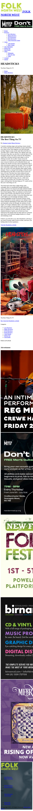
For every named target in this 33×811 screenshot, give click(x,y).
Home (6, 31)
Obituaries (10, 53)
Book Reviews (12, 39)
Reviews (6, 32)
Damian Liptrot (7, 143)
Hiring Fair (7, 48)
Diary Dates (11, 45)
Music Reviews (12, 35)
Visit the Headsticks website (8, 225)
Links (9, 56)
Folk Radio (7, 50)
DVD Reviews (12, 37)
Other (5, 51)
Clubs (5, 42)
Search (6, 59)
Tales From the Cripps (14, 40)
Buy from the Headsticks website (10, 321)
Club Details (11, 43)
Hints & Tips (11, 54)
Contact (6, 58)
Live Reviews (11, 34)
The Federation (8, 47)
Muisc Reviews (8, 329)
